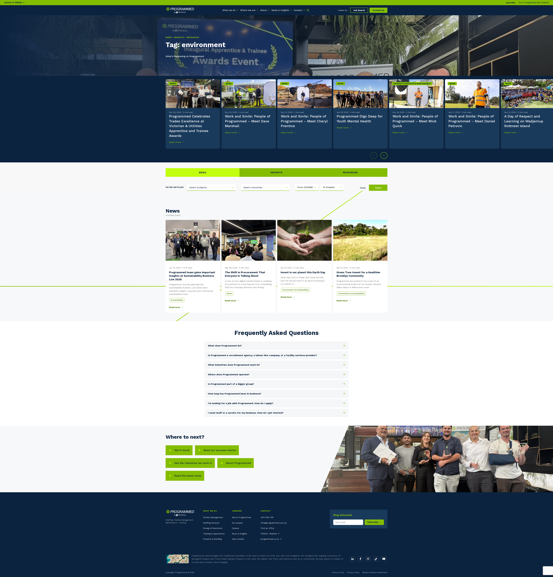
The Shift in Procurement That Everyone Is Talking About (245, 274)
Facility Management (213, 517)
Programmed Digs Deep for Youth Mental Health (360, 118)
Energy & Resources (212, 528)
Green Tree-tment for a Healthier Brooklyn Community (358, 274)
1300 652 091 (267, 517)
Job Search (359, 10)
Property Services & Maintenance (412, 84)
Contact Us (378, 10)
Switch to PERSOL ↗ (14, 2)
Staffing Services (211, 523)
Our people (237, 523)
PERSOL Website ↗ (270, 533)
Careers (235, 528)
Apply (378, 187)
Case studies (238, 539)
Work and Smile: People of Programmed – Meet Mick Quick (415, 121)
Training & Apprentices (214, 533)
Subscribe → (374, 522)
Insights (276, 172)
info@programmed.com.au (274, 523)
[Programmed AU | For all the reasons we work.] (180, 10)
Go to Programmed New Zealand (534, 2)
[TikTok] (375, 559)
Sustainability (177, 300)
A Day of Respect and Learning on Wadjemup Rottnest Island (523, 121)
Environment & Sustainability (295, 290)
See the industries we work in (193, 462)
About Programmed (238, 462)
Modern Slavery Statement (374, 572)
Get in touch (182, 450)
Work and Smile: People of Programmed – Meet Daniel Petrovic (471, 121)
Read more (175, 142)
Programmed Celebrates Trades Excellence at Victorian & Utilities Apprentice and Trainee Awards (189, 126)
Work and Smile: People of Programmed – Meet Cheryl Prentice (304, 121)
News (173, 84)
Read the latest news (187, 475)
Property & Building (212, 539)
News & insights (239, 533)
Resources (350, 172)
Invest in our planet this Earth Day (303, 272)
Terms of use (338, 572)
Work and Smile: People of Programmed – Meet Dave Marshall (247, 121)
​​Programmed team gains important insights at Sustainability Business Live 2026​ (192, 276)
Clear (363, 187)
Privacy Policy (353, 572)
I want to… (343, 10)
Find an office (267, 528)
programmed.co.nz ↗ (271, 539)
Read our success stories (220, 450)
